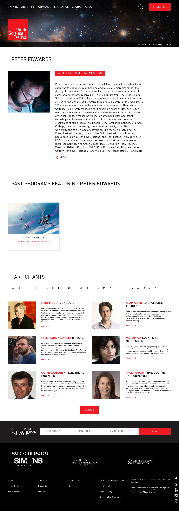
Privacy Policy (106, 486)
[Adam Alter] (106, 315)
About (10, 481)
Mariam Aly (141, 340)
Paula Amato (145, 375)
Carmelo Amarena (62, 375)
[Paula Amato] (106, 385)
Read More (45, 327)
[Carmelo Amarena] (22, 385)
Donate (41, 492)
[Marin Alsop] (22, 315)
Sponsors (42, 481)
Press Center (14, 486)
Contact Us (74, 481)
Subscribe (160, 7)
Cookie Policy (106, 492)
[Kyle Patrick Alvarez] (22, 350)
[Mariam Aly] (106, 350)
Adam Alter (144, 305)
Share (63, 157)
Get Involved (13, 492)
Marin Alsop (58, 303)
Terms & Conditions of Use (112, 481)
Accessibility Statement (110, 497)
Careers (72, 486)
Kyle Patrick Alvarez (63, 338)
